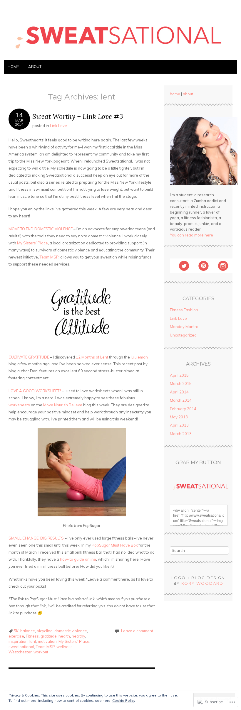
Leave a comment (137, 630)
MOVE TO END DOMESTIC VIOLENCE (41, 228)
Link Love (58, 125)
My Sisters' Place (73, 641)
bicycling (45, 630)
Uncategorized (183, 335)
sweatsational (21, 646)
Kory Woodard (202, 583)
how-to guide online (78, 559)
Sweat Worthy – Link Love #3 (77, 116)
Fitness (32, 636)
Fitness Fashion (184, 309)
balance (27, 630)
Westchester (20, 652)
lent (32, 641)
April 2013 (179, 425)
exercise (16, 636)
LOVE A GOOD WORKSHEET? (35, 390)
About (34, 66)
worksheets (19, 405)
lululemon (139, 357)
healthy (78, 636)
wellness (64, 646)
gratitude (49, 636)
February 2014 (183, 408)
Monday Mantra (184, 326)
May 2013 (179, 417)
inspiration (18, 641)
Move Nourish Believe (63, 405)
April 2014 (179, 392)
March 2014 (181, 400)
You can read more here (191, 235)
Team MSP (49, 257)
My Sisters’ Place (32, 243)
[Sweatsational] (120, 57)
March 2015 (181, 383)
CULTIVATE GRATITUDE (29, 357)
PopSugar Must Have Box (115, 545)
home (175, 94)
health (64, 636)
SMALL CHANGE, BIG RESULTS (36, 538)
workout (41, 652)
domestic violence (70, 630)
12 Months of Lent (92, 357)
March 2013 (181, 433)
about (188, 94)
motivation (47, 641)
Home (13, 66)
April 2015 (179, 375)
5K (16, 630)
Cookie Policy (123, 700)
